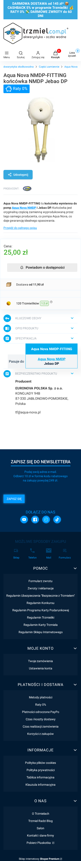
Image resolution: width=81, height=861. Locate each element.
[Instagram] (46, 519)
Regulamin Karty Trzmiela (41, 624)
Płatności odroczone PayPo (40, 712)
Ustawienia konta (40, 668)
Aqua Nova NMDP (24, 207)
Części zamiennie (49, 66)
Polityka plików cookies (40, 762)
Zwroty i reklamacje (41, 588)
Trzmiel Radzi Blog (40, 821)
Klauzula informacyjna (40, 784)
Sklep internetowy (39, 858)
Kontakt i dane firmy (40, 835)
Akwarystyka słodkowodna (18, 66)
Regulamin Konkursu (40, 603)
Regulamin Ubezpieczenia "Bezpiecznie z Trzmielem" (40, 595)
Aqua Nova (71, 66)
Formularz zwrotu (40, 581)
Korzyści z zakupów (40, 733)
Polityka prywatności (41, 770)
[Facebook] (35, 519)
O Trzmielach (40, 813)
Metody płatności (40, 697)
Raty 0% (40, 704)
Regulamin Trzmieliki (40, 617)
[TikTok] (57, 519)
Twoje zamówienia (40, 661)
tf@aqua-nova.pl (28, 412)
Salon (40, 828)
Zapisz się (14, 499)
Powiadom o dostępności (45, 267)
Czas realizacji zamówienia (41, 726)
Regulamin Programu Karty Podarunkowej (40, 610)
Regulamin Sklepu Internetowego (41, 632)
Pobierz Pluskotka (39, 842)
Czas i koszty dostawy (41, 719)
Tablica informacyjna (40, 777)
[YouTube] (24, 519)
